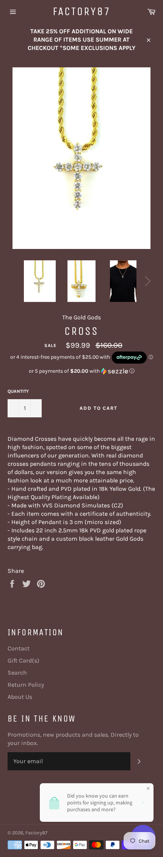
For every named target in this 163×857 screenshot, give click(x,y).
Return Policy (26, 684)
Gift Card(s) (23, 660)
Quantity (18, 391)
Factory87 (82, 11)
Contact (19, 648)
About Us (20, 696)
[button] (81, 371)
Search (17, 672)
